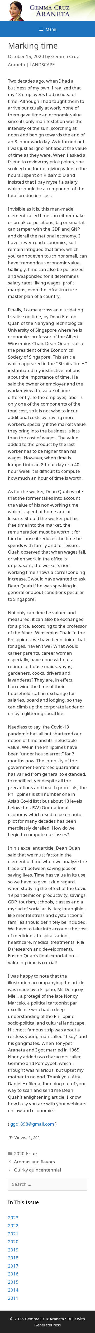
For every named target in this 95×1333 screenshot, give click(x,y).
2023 (13, 1218)
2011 (13, 1298)
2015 (13, 1282)
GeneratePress (47, 1324)
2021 (13, 1234)
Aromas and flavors (34, 1162)
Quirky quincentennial (37, 1170)
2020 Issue (25, 1153)
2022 (13, 1225)
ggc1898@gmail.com (32, 1124)
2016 (13, 1274)
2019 (13, 1250)
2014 (13, 1290)
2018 (13, 1258)
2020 (13, 1242)
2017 (13, 1266)
